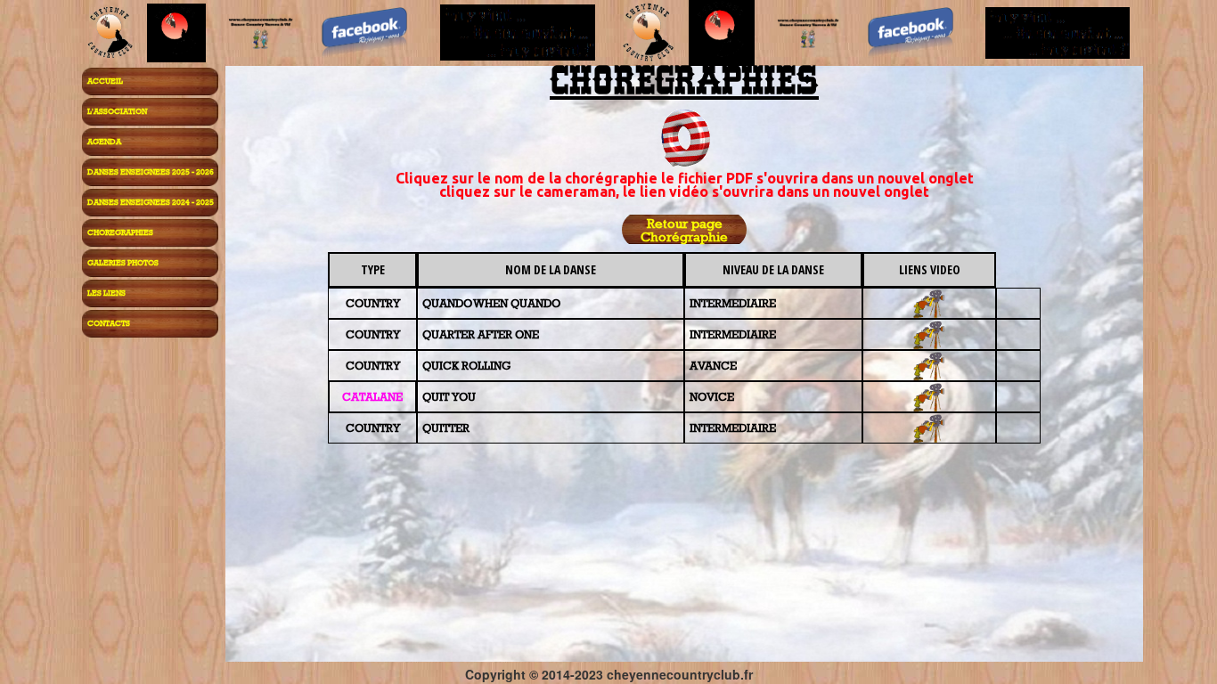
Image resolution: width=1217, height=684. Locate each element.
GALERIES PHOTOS (123, 262)
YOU (462, 396)
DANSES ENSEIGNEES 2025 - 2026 (150, 171)
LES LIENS (106, 292)
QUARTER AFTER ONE (480, 334)
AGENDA (104, 141)
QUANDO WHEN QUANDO (491, 303)
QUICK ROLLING (466, 365)
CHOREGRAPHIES (120, 232)
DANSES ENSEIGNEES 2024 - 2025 (150, 202)
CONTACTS (108, 323)
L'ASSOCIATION (117, 111)
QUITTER (446, 427)
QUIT (435, 396)
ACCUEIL (105, 81)
